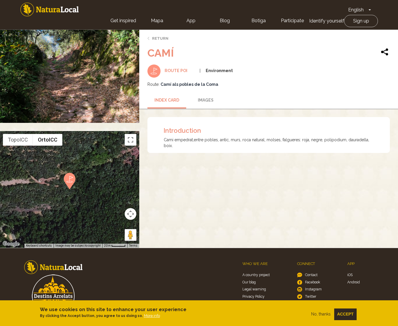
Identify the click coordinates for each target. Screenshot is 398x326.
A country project (256, 275)
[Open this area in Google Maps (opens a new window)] (11, 244)
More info (152, 315)
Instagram (313, 289)
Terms (133, 245)
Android (353, 282)
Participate (292, 20)
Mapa (157, 20)
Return (160, 38)
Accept (345, 314)
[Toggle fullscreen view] (130, 140)
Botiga (258, 20)
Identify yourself (326, 21)
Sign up (361, 21)
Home (49, 9)
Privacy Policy (253, 296)
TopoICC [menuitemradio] (18, 140)
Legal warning (254, 289)
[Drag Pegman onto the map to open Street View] (130, 235)
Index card (166, 100)
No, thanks (321, 314)
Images (206, 100)
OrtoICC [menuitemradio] (47, 140)
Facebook (312, 282)
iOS (350, 275)
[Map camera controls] (130, 214)
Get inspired (123, 20)
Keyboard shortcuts (39, 245)
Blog (225, 20)
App (191, 20)
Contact (311, 275)
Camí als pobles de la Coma (189, 84)
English (356, 10)
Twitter (310, 296)
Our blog (249, 282)
